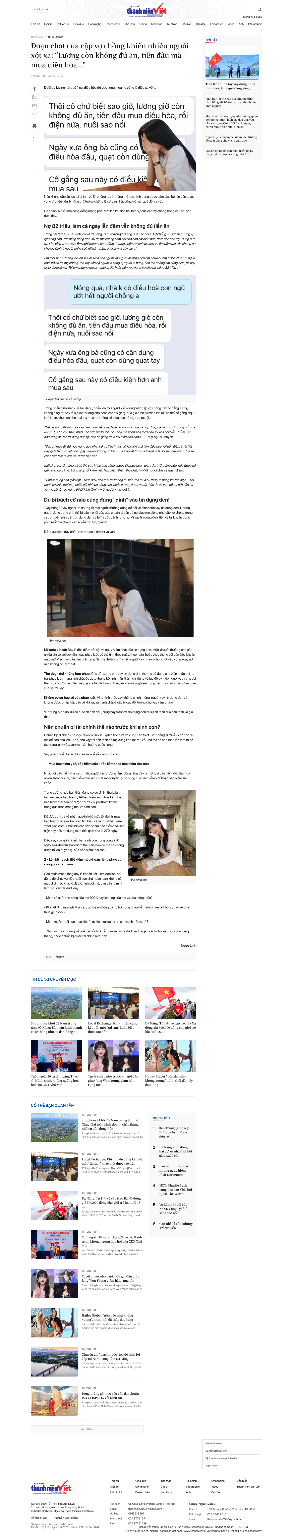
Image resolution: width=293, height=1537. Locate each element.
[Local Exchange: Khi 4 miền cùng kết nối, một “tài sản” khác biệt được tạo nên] (113, 1003)
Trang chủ (37, 37)
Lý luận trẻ (63, 24)
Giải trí (143, 24)
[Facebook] (34, 88)
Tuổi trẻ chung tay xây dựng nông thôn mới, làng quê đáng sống (230, 86)
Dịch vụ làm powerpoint (218, 1458)
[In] (34, 127)
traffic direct (216, 1443)
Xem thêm (87, 1429)
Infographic (193, 1486)
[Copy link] (34, 115)
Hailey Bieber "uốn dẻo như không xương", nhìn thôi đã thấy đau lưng (169, 1080)
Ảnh (241, 24)
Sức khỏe (156, 24)
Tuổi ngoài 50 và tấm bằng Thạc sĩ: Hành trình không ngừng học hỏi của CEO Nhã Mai (55, 1080)
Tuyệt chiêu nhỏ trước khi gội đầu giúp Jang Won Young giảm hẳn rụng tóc (113, 1080)
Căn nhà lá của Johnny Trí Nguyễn (176, 1226)
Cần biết (187, 24)
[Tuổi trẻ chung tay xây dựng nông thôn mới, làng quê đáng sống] (232, 63)
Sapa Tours (211, 1465)
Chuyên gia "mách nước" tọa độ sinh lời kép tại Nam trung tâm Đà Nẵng (111, 1356)
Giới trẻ (48, 24)
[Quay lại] (34, 137)
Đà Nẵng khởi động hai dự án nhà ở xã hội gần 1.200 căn (175, 1151)
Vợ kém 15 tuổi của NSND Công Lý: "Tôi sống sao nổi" (174, 1208)
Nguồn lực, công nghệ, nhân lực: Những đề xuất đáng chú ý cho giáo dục (231, 138)
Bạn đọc (201, 24)
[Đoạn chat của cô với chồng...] (120, 335)
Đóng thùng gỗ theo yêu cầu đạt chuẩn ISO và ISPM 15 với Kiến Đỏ (110, 1395)
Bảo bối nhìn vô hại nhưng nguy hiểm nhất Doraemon (173, 1170)
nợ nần (59, 957)
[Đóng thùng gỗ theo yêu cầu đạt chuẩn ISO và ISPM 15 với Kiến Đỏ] (54, 1401)
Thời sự (35, 24)
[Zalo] (34, 97)
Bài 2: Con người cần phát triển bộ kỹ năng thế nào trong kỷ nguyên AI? (229, 152)
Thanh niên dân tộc (248, 1486)
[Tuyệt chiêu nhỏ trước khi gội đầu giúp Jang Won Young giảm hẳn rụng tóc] (113, 1056)
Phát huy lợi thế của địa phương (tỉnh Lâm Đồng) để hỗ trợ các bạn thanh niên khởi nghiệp (231, 102)
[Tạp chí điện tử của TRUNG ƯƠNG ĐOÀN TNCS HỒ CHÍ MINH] (146, 9)
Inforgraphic (255, 24)
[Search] (259, 9)
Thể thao (130, 24)
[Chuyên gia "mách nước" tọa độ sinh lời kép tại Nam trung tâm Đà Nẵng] (54, 1362)
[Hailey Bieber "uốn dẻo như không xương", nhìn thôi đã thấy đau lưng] (170, 1056)
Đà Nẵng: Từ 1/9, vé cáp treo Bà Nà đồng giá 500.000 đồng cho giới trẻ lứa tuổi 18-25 (170, 1027)
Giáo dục (78, 24)
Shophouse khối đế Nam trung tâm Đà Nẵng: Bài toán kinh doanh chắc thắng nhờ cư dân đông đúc (56, 1027)
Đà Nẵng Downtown (216, 1450)
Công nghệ (94, 24)
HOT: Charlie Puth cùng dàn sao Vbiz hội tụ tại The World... (175, 1189)
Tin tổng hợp (55, 37)
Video (231, 24)
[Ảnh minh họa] (120, 588)
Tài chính (172, 24)
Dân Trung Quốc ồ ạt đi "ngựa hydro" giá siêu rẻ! (174, 1132)
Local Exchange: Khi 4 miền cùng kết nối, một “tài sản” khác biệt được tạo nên (113, 1027)
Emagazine (216, 24)
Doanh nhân (113, 24)
